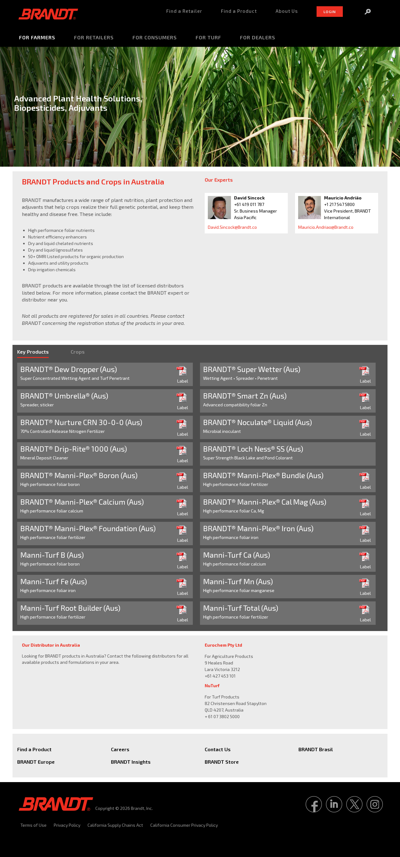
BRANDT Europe (36, 762)
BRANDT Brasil (315, 749)
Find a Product (34, 749)
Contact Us (218, 749)
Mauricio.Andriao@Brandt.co (325, 227)
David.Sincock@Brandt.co (232, 227)
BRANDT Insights (131, 762)
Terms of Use (33, 825)
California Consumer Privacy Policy (184, 825)
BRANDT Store (222, 762)
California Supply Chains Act (115, 825)
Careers (120, 749)
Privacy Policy (67, 825)
